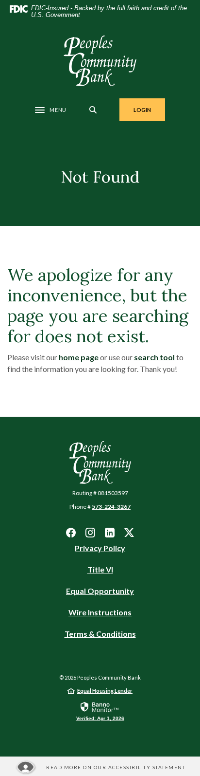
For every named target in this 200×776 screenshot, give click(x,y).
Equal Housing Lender (105, 690)
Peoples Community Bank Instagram (90, 532)
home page (79, 357)
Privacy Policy (100, 548)
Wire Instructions (100, 612)
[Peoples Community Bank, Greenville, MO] (100, 61)
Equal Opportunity (100, 591)
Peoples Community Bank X (129, 532)
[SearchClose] (93, 110)
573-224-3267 (111, 506)
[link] (100, 711)
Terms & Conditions (100, 633)
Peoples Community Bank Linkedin (110, 532)
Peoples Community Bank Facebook (71, 532)
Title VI (100, 569)
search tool (154, 357)
